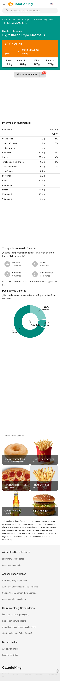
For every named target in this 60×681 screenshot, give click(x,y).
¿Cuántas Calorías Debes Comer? (17, 633)
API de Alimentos (10, 649)
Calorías (6, 129)
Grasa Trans (9, 148)
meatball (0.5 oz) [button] (30, 49)
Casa (4, 20)
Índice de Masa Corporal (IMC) (15, 615)
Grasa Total (7, 139)
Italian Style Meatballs (17, 23)
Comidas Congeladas (43, 20)
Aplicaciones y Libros (14, 573)
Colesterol (7, 153)
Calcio (5, 180)
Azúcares (8, 171)
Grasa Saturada (11, 143)
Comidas (16, 20)
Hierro (5, 190)
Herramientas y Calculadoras (18, 608)
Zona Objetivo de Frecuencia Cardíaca (19, 627)
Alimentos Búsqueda (11, 565)
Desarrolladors (10, 642)
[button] (53, 4)
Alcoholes (7, 185)
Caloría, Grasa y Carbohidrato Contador (19, 593)
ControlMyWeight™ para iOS (14, 580)
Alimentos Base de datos (16, 552)
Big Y (27, 20)
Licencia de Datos (10, 655)
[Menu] (4, 4)
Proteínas (6, 176)
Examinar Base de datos (13, 559)
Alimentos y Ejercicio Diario (14, 599)
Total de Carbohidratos (13, 162)
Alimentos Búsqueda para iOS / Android (20, 587)
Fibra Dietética (10, 166)
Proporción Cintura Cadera (14, 621)
